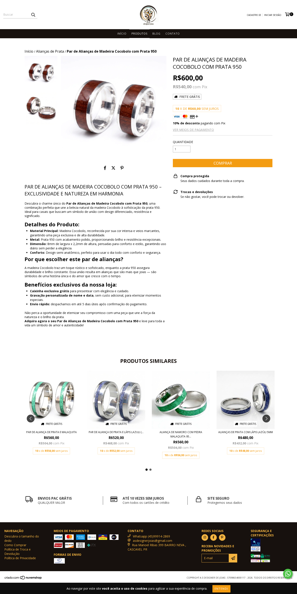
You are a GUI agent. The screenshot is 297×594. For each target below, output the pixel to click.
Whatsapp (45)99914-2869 (151, 536)
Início (122, 33)
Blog (156, 33)
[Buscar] (33, 14)
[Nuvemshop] (23, 578)
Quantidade (183, 142)
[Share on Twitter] (113, 168)
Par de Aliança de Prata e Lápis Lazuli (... (116, 432)
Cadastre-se (254, 15)
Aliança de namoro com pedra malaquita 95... (181, 434)
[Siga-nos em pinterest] (222, 537)
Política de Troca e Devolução (17, 551)
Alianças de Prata (50, 51)
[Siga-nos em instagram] (205, 537)
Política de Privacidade (20, 558)
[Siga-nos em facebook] (213, 537)
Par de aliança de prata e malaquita (51, 432)
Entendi (221, 589)
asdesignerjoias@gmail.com (152, 541)
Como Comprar (15, 545)
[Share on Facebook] (105, 168)
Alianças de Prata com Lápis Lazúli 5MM (245, 432)
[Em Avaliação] (272, 546)
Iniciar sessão (272, 15)
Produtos (139, 33)
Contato (172, 33)
